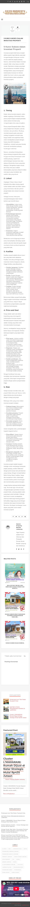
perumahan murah (18, 867)
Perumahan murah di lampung (10, 854)
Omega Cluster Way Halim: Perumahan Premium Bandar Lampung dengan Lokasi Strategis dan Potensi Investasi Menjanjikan (14, 831)
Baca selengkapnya (8, 793)
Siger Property (6, 859)
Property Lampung (7, 856)
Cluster (4, 848)
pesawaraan (17, 869)
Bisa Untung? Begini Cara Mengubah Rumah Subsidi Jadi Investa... (15, 587)
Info (9, 848)
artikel (18, 859)
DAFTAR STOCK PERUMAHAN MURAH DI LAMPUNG (17, 708)
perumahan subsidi (7, 869)
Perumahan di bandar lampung (10, 851)
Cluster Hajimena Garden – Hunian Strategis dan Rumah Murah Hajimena (14, 825)
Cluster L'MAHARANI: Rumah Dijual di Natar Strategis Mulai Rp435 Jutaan (18, 716)
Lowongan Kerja (17, 848)
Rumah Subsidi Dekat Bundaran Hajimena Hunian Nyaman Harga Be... (15, 616)
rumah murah (6, 872)
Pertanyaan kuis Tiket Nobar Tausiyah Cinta (18, 700)
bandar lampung (6, 862)
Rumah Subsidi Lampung (20, 856)
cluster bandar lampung (8, 864)
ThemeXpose (25, 905)
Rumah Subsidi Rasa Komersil (15, 643)
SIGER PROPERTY (16, 903)
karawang (20, 864)
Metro (25, 848)
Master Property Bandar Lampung (15, 779)
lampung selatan (6, 867)
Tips (13, 859)
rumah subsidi (15, 872)
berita (14, 862)
